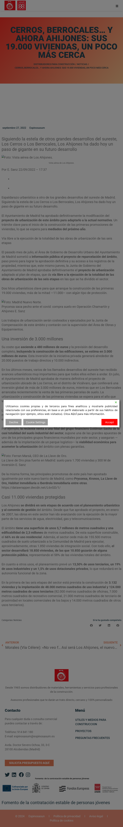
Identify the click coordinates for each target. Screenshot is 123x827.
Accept (109, 422)
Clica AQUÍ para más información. (84, 413)
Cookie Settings (35, 422)
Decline (13, 422)
